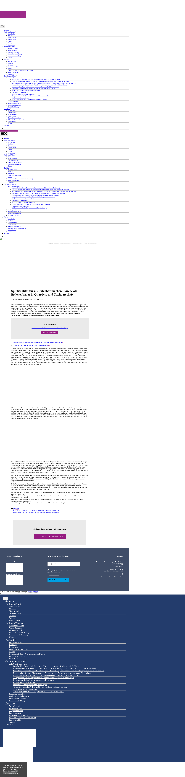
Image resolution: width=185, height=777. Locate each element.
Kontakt (10, 57)
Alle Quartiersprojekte (14, 78)
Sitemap (121, 576)
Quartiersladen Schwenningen (20, 98)
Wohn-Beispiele (12, 50)
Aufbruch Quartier (9, 32)
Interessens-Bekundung (14, 56)
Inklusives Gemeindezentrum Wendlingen (23, 94)
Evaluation (11, 74)
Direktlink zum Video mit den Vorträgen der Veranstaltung (30, 345)
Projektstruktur (12, 121)
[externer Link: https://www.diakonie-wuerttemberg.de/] (14, 567)
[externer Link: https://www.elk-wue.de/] (14, 580)
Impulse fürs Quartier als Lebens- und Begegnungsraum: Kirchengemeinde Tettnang (36, 79)
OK (16, 771)
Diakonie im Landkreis (14, 105)
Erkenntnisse (11, 45)
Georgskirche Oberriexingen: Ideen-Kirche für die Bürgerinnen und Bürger (33, 88)
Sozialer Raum (12, 39)
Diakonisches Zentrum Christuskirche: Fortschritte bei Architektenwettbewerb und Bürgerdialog (39, 85)
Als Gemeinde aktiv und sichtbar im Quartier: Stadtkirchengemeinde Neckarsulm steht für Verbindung (41, 81)
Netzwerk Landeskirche (14, 118)
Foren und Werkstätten (14, 67)
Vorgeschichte (12, 37)
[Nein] (17, 773)
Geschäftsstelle (12, 112)
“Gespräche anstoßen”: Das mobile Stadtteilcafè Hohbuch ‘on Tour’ (31, 96)
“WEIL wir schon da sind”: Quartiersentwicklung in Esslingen (29, 99)
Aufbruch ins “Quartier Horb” (20, 92)
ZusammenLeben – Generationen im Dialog (20, 70)
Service (10, 123)
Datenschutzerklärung (54, 575)
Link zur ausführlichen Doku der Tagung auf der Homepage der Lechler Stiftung (37, 342)
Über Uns (7, 109)
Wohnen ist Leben (13, 48)
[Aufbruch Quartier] (10, 24)
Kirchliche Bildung (13, 107)
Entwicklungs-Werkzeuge (15, 54)
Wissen (10, 68)
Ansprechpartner (12, 114)
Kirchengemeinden (13, 101)
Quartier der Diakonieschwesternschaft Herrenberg (26, 90)
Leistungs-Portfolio (13, 52)
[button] (1, 593)
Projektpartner (12, 116)
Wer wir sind (11, 34)
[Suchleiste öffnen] (1, 128)
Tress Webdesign (33, 591)
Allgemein (16, 508)
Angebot (6, 59)
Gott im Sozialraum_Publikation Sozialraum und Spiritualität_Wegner (50, 328)
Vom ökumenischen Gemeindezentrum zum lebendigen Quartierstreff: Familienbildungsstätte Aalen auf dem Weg (44, 83)
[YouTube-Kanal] (122, 574)
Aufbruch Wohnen (9, 47)
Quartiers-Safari (12, 61)
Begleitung (11, 65)
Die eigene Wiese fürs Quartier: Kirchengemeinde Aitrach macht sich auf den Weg (35, 87)
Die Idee (10, 35)
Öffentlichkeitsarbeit (13, 72)
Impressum (103, 576)
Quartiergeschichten (10, 76)
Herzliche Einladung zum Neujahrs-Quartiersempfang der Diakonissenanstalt (36, 512)
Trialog (10, 43)
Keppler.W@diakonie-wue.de (115, 571)
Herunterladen (49, 332)
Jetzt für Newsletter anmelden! (58, 580)
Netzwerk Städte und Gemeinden (17, 120)
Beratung (10, 63)
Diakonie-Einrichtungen (14, 103)
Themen (10, 41)
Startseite (6, 30)
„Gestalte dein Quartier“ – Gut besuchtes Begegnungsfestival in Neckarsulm (36, 510)
